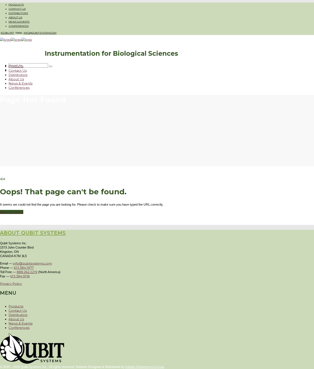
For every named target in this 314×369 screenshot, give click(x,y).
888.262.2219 (27, 272)
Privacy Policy (11, 284)
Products (16, 4)
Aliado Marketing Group (144, 367)
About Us (15, 17)
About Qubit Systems (33, 233)
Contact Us (17, 8)
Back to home (11, 212)
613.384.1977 (7, 32)
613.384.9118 (20, 276)
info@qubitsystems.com (40, 32)
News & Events (19, 21)
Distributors (18, 13)
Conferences (19, 26)
